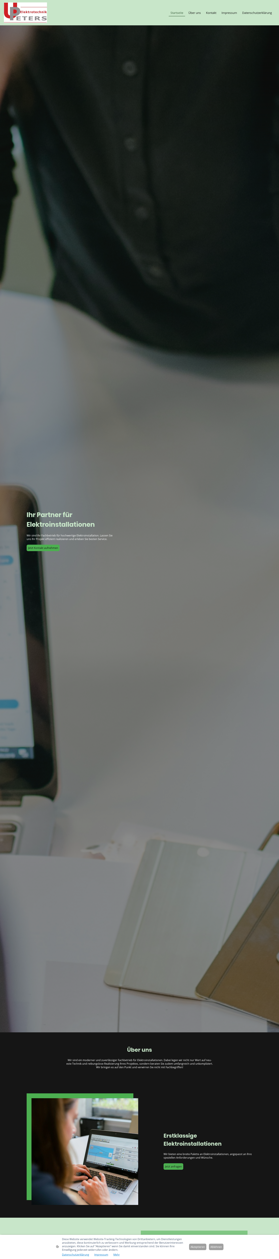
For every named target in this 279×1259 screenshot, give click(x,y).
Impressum (101, 1254)
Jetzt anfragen (173, 1166)
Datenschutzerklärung (75, 1254)
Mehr (116, 1254)
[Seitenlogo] (25, 12)
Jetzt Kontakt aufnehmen (43, 548)
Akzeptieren (198, 1247)
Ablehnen (216, 1247)
